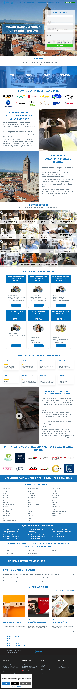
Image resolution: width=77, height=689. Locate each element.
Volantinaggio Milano (12, 636)
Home (42, 663)
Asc (73, 590)
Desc (68, 590)
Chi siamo (22, 2)
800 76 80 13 (70, 2)
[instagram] (61, 650)
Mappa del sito (56, 685)
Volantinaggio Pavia (12, 639)
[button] (30, 676)
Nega (15, 683)
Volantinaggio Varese (12, 643)
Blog (41, 672)
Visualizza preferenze (25, 683)
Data (57, 590)
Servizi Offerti (31, 2)
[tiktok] (64, 650)
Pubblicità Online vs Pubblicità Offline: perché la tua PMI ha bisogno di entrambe (14, 622)
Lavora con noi (60, 2)
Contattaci (63, 561)
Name (63, 590)
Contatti (42, 673)
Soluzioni (42, 666)
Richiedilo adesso (16, 305)
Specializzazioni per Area (46, 669)
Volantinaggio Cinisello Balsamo (15, 645)
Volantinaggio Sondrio (12, 641)
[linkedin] (66, 650)
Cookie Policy (13, 686)
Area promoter (44, 674)
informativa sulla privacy (55, 41)
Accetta (6, 683)
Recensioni (51, 2)
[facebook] (59, 650)
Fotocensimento (41, 2)
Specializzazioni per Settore (46, 668)
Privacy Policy (18, 686)
